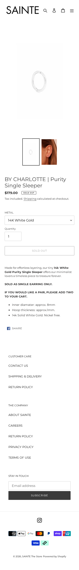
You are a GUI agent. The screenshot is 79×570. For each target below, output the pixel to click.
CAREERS (15, 425)
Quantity (10, 228)
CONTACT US (18, 366)
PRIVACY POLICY (20, 447)
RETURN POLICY (20, 387)
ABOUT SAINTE (19, 415)
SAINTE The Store (32, 556)
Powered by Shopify (54, 556)
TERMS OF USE (19, 457)
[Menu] (71, 10)
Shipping (30, 198)
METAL (9, 212)
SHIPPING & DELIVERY (25, 376)
